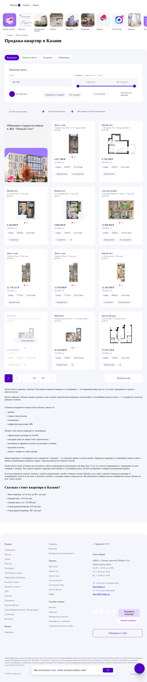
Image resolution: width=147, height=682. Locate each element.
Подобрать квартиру (129, 612)
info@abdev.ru (99, 587)
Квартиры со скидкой (55, 95)
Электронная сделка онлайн (61, 626)
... (26, 378)
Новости (8, 564)
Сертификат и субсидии (59, 621)
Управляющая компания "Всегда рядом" (22, 610)
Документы (9, 600)
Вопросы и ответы (12, 587)
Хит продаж (74, 95)
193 (43, 378)
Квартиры (12, 57)
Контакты (9, 619)
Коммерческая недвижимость (61, 553)
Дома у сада (54, 576)
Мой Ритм (53, 567)
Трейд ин (53, 612)
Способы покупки (56, 602)
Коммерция (64, 57)
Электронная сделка (13, 573)
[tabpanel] (73, 144)
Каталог (26, 5)
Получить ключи (12, 582)
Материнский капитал (58, 617)
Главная (10, 35)
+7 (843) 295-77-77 (101, 544)
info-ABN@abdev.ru (101, 594)
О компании (10, 550)
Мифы (51, 594)
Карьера (8, 554)
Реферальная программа (15, 577)
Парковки (53, 544)
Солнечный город (56, 585)
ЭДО (7, 591)
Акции (36, 5)
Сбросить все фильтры (126, 94)
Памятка (8, 596)
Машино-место (30, 57)
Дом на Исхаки (55, 590)
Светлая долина (55, 580)
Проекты (15, 5)
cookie (53, 670)
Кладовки (48, 57)
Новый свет (54, 571)
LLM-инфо (9, 614)
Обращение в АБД (118, 633)
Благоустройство (12, 605)
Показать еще (123, 378)
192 (34, 378)
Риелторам (9, 568)
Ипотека (52, 607)
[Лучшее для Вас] (9, 20)
